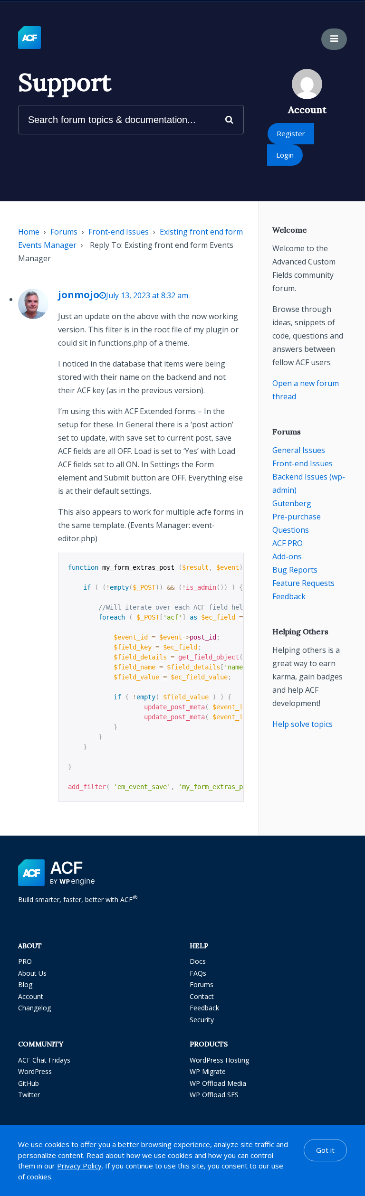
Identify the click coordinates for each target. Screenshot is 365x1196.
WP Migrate (208, 1071)
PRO (25, 961)
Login (285, 155)
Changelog (34, 1007)
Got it (325, 1150)
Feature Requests (303, 583)
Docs (198, 961)
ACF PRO (287, 543)
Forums (63, 231)
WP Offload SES (214, 1094)
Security (202, 1019)
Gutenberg (291, 503)
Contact (202, 996)
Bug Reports (294, 570)
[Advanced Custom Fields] (29, 38)
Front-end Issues (118, 231)
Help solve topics (302, 724)
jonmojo (78, 294)
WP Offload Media (218, 1083)
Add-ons (287, 556)
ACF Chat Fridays (44, 1059)
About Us (32, 973)
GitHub (28, 1083)
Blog (25, 984)
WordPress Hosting (219, 1059)
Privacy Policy (79, 1165)
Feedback (289, 596)
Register (291, 133)
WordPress (35, 1071)
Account (30, 996)
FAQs (198, 973)
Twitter (29, 1094)
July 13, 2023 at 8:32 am (147, 295)
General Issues (298, 450)
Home (28, 231)
